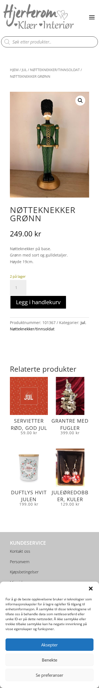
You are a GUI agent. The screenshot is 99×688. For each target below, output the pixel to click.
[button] (91, 588)
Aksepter (49, 644)
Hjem (14, 69)
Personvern (19, 561)
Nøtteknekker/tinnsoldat (55, 69)
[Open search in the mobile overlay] (49, 41)
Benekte (49, 660)
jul (24, 69)
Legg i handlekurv (38, 302)
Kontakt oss (20, 551)
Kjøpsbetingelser (24, 571)
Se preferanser (49, 675)
